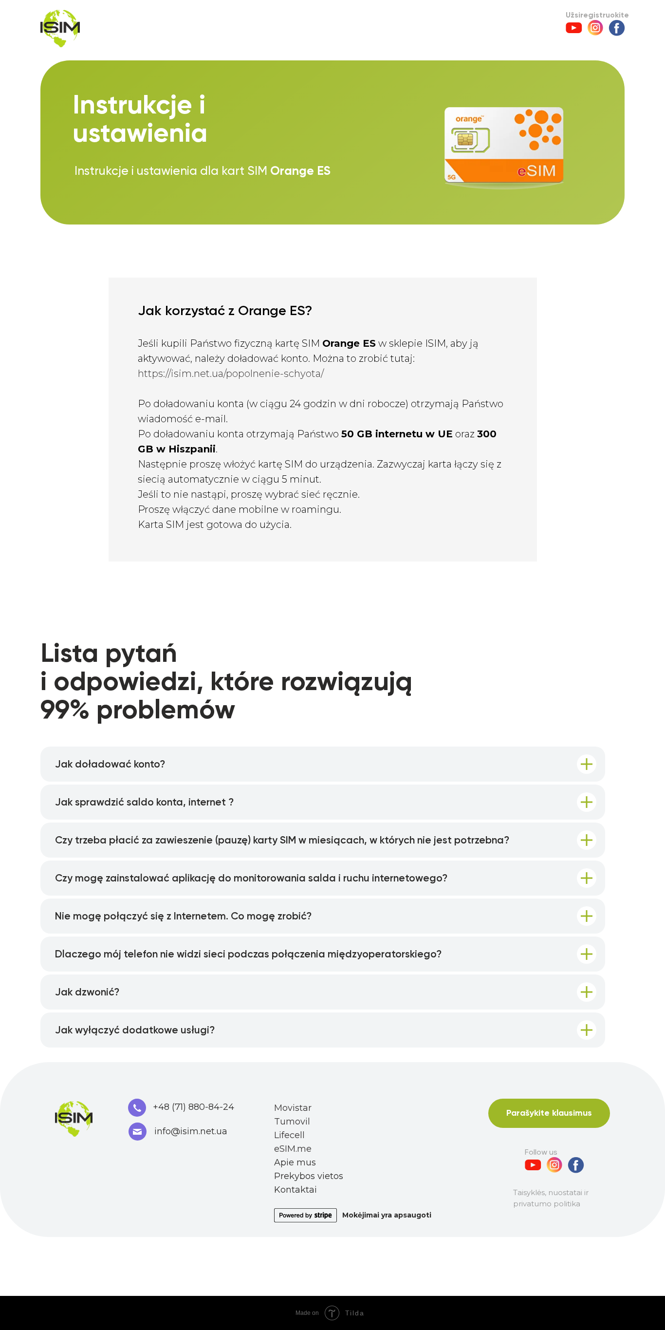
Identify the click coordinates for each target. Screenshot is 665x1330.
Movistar (293, 1108)
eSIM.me (293, 1148)
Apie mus (295, 1162)
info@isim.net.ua (190, 1131)
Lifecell (289, 1135)
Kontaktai (295, 1189)
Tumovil (292, 1121)
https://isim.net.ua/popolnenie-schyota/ (231, 373)
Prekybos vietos (308, 1176)
